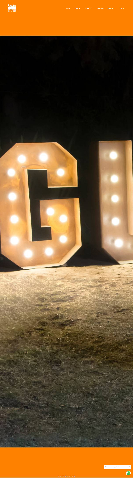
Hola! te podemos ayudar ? (112, 467)
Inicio (68, 8)
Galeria (77, 8)
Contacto (111, 8)
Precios (121, 8)
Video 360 (88, 8)
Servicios (100, 8)
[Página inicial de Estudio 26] (12, 8)
